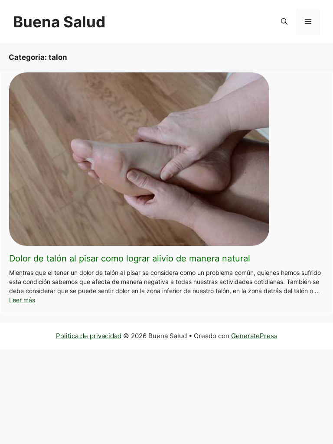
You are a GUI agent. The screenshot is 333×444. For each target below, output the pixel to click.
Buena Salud (59, 22)
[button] (284, 22)
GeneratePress (254, 336)
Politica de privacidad (88, 336)
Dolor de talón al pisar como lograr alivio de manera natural (129, 258)
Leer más (22, 300)
